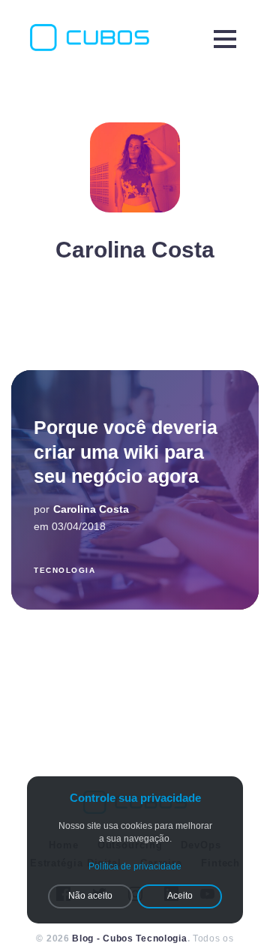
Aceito (180, 895)
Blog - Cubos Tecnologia (129, 938)
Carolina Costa (91, 509)
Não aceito (90, 895)
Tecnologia (64, 570)
